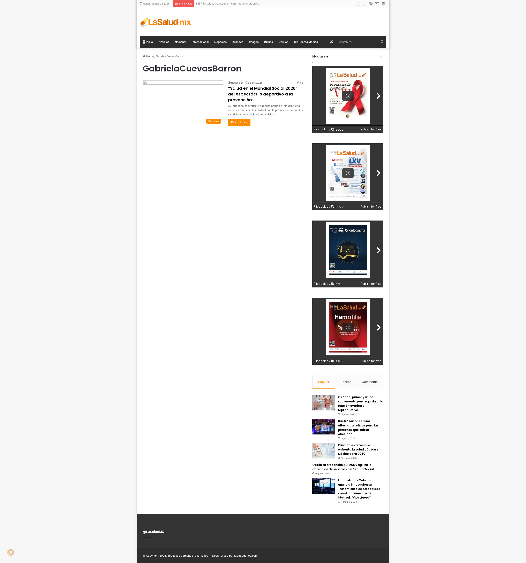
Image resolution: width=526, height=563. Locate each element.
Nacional (180, 42)
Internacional (200, 42)
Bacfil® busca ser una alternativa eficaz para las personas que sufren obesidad (358, 427)
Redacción (237, 82)
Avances (237, 42)
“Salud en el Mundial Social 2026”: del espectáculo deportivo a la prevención (263, 94)
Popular (323, 382)
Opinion (283, 42)
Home (149, 56)
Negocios (220, 42)
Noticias (164, 42)
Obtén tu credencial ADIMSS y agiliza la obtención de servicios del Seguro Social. (343, 467)
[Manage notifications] (10, 552)
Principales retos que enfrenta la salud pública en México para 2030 (359, 449)
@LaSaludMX (153, 532)
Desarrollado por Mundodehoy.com (234, 555)
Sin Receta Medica (306, 42)
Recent (345, 382)
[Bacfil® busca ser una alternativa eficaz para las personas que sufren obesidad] (323, 426)
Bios (270, 42)
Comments (370, 382)
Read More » (239, 122)
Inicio (149, 42)
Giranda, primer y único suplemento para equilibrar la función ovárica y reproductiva (360, 403)
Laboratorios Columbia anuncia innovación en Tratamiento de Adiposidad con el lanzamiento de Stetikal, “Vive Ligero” (359, 489)
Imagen (254, 42)
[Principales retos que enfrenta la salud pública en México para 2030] (323, 450)
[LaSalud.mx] (166, 22)
